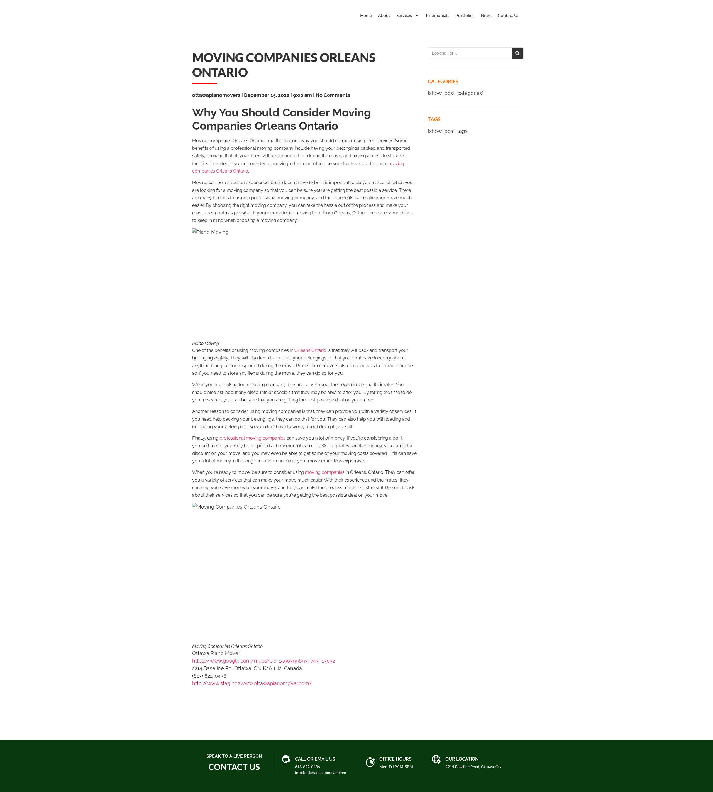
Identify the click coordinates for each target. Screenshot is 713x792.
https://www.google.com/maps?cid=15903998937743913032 (263, 661)
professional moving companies (252, 438)
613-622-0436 (307, 766)
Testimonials (437, 15)
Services (404, 15)
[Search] (517, 53)
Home (366, 15)
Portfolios (465, 15)
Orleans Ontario (310, 350)
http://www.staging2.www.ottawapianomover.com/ (252, 683)
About (384, 15)
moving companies (325, 472)
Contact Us (508, 15)
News (486, 15)
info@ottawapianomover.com (320, 772)
